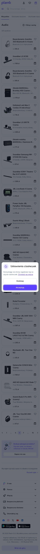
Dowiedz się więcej (25, 274)
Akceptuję (20, 287)
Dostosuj (20, 281)
